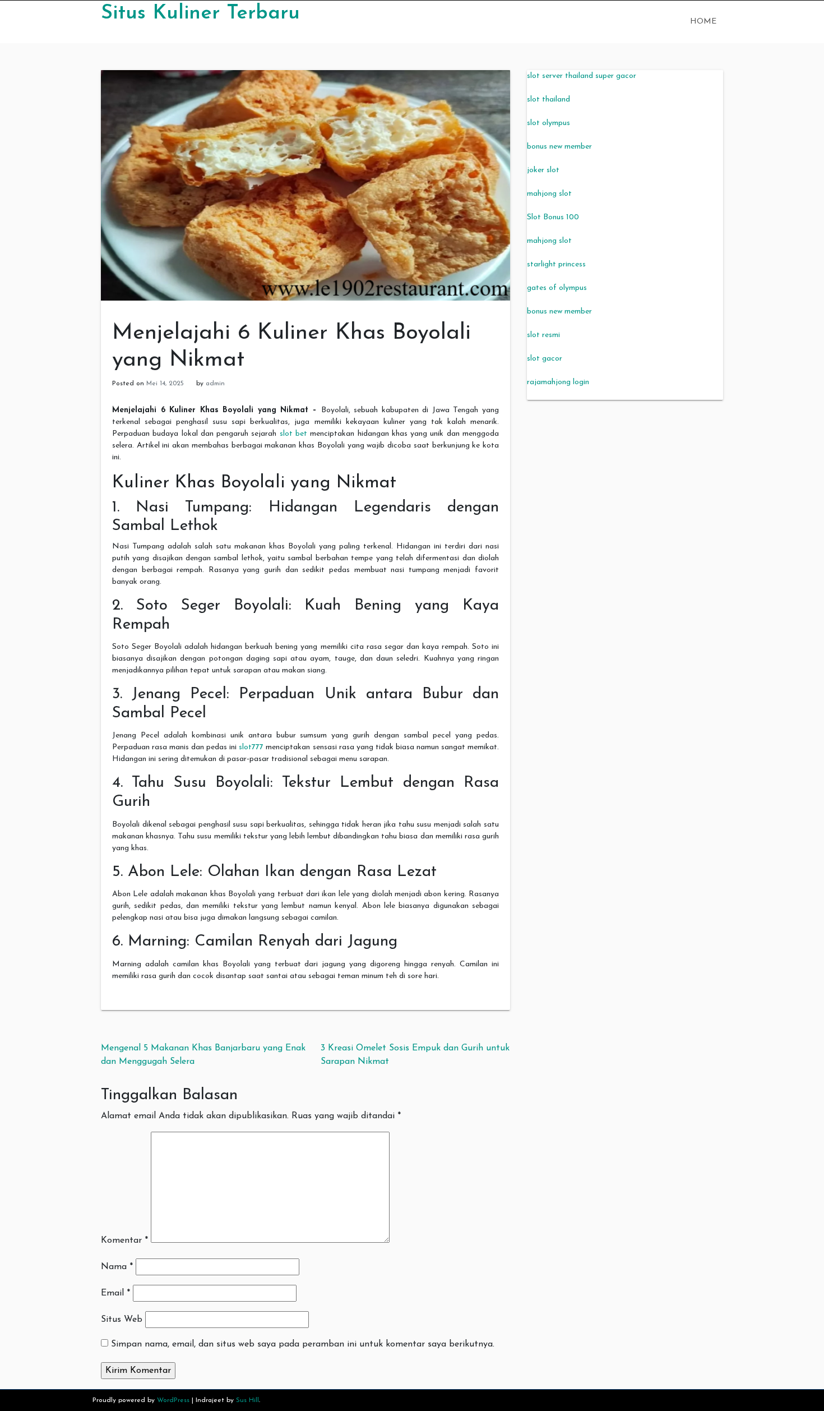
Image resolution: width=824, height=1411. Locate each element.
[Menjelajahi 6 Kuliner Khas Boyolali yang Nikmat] (305, 185)
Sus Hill (247, 1400)
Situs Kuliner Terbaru (200, 13)
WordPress (173, 1400)
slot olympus (548, 123)
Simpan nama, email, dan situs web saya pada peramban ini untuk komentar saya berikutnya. (302, 1344)
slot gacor (544, 358)
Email (115, 1293)
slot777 (251, 747)
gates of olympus (557, 288)
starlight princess (556, 264)
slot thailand (548, 99)
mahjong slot (549, 194)
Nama (117, 1266)
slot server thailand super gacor (581, 76)
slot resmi (543, 335)
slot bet (293, 434)
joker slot (543, 170)
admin (215, 383)
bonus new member (559, 146)
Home (703, 21)
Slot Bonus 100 (553, 217)
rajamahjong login (558, 382)
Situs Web (121, 1319)
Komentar (124, 1240)
